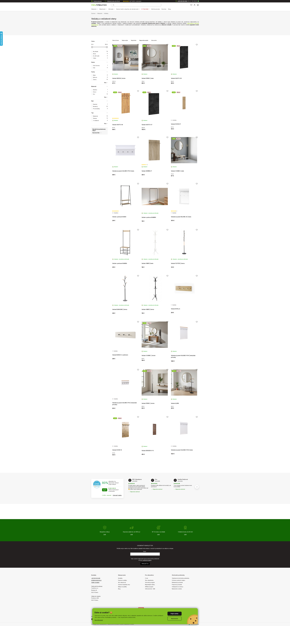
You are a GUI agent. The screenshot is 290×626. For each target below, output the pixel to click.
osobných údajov (147, 560)
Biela (100, 75)
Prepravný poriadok (177, 584)
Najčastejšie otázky (150, 584)
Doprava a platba (122, 580)
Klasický (100, 104)
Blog (119, 588)
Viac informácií (99, 620)
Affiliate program (149, 586)
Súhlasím (174, 614)
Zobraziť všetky (117, 495)
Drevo (100, 92)
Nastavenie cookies (177, 588)
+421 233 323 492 (187, 1)
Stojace (100, 118)
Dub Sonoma (100, 65)
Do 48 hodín (100, 56)
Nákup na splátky (122, 586)
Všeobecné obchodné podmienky (180, 578)
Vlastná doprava (97, 1)
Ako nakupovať (122, 582)
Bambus (100, 89)
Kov (100, 94)
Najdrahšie (133, 40)
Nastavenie (174, 618)
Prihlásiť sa (145, 563)
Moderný (100, 106)
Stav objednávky (149, 580)
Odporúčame (115, 40)
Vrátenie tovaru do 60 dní (113, 1)
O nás (146, 578)
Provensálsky (100, 108)
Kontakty (120, 578)
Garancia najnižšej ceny (124, 584)
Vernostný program (150, 582)
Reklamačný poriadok (177, 582)
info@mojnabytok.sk (96, 580)
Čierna (100, 79)
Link (104, 534)
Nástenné (100, 116)
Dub (100, 67)
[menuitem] (94, 9)
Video (100, 58)
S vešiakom (100, 120)
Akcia (100, 53)
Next (197, 487)
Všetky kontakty (95, 582)
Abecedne (154, 40)
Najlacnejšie (125, 40)
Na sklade (100, 51)
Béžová (100, 77)
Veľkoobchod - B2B (150, 588)
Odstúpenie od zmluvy (177, 586)
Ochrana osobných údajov (178, 580)
